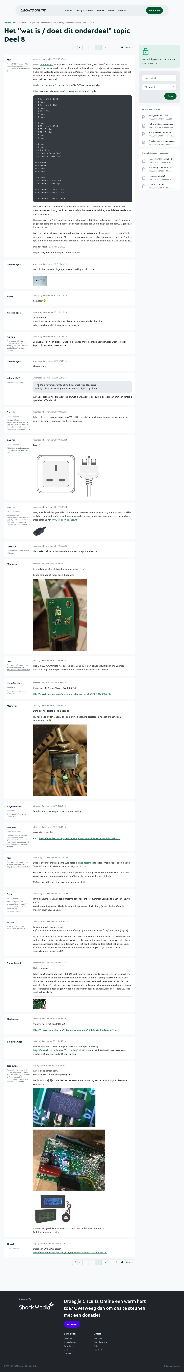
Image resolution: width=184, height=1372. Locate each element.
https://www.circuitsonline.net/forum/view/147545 (59, 1050)
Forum (68, 10)
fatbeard (11, 827)
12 (104, 47)
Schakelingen (70, 1342)
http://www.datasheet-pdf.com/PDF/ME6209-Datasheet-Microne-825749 (70, 1252)
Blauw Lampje (14, 963)
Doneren (71, 1324)
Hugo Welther (14, 683)
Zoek (170, 96)
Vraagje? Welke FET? (158, 115)
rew (9, 59)
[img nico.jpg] (40, 281)
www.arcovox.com (14, 911)
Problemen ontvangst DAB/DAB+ (164, 140)
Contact (67, 1353)
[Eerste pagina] (74, 47)
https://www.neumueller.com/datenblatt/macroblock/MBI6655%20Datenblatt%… (75, 1029)
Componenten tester (74, 91)
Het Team (98, 1338)
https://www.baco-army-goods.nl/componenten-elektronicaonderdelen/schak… (79, 838)
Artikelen (68, 1338)
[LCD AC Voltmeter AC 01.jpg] (53, 1208)
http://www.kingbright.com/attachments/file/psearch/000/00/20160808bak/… (73, 693)
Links (66, 1349)
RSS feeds (98, 1349)
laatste (129, 47)
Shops (111, 10)
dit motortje (46, 64)
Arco (9, 893)
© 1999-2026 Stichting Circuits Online (21, 1366)
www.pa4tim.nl (13, 420)
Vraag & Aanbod (84, 10)
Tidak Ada (12, 1065)
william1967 (13, 378)
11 (98, 47)
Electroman (13, 1018)
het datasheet (86, 862)
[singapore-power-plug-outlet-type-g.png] (69, 472)
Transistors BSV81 (157, 184)
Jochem (11, 921)
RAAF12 (11, 440)
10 (92, 47)
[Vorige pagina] (79, 47)
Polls (96, 1346)
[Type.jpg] (64, 1107)
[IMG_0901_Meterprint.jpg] (69, 1159)
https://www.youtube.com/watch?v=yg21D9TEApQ (18, 449)
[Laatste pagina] (121, 47)
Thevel (10, 1243)
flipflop (11, 336)
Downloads (69, 1346)
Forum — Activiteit (151, 109)
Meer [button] (120, 10)
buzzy (10, 295)
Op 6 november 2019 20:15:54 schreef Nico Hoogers (67, 384)
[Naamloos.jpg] (39, 1004)
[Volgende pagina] (116, 47)
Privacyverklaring (172, 1366)
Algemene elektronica (40, 22)
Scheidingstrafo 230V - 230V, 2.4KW (165, 167)
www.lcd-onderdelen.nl (15, 382)
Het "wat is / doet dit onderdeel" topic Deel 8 (73, 22)
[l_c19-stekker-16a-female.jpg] (39, 531)
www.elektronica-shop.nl (64, 519)
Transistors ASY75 (157, 176)
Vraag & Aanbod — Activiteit (155, 153)
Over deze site (100, 1342)
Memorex (12, 563)
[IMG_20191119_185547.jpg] (60, 614)
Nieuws (100, 10)
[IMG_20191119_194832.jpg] (60, 760)
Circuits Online (11, 22)
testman (11, 546)
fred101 (11, 412)
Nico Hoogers (14, 264)
